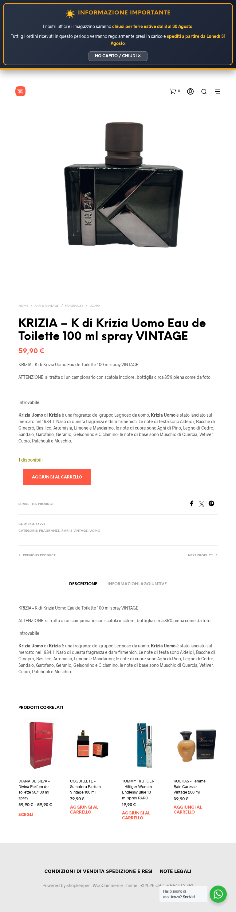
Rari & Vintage (46, 306)
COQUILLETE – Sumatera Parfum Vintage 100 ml (85, 786)
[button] (175, 91)
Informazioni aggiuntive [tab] (137, 584)
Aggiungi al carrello (84, 810)
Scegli (25, 815)
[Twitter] (203, 504)
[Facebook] (194, 504)
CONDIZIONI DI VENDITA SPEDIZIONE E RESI (99, 871)
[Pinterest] (213, 504)
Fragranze (74, 306)
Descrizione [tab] (83, 584)
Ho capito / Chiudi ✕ (118, 56)
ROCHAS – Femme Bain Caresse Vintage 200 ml (190, 786)
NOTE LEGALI (176, 871)
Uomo (94, 306)
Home (23, 306)
